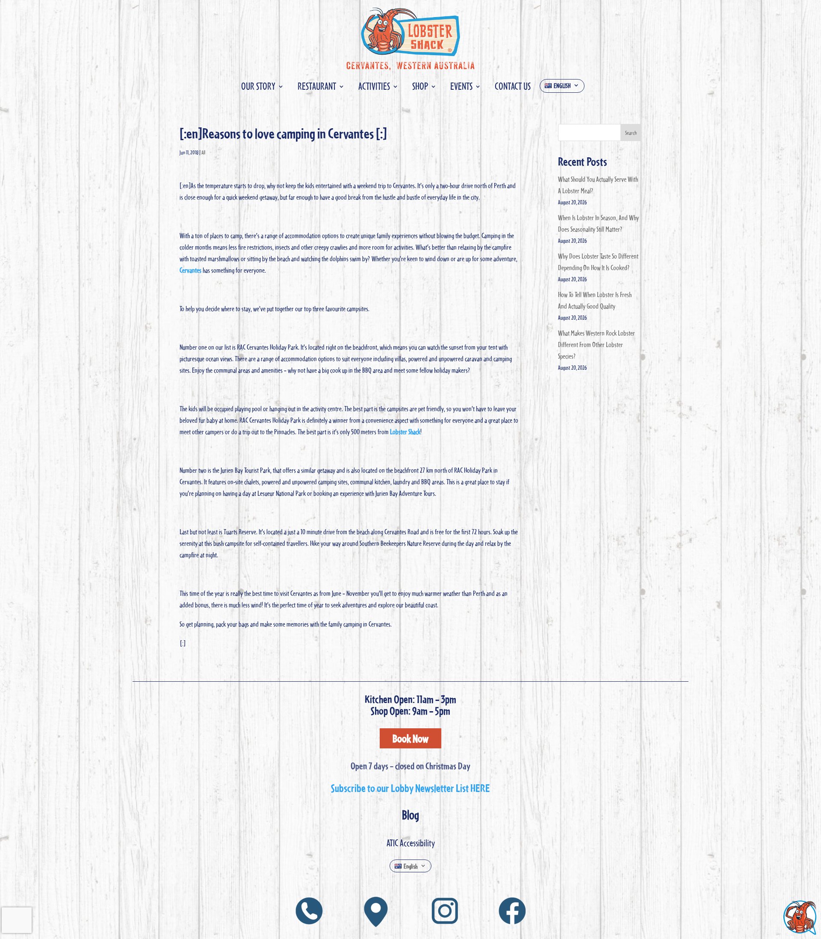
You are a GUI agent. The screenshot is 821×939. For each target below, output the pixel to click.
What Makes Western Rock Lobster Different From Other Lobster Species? (596, 344)
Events (461, 87)
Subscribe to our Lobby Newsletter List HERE (410, 788)
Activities (374, 87)
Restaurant (317, 87)
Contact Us (513, 87)
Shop (420, 87)
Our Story (258, 87)
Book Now (410, 738)
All (203, 152)
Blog (410, 814)
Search (631, 132)
